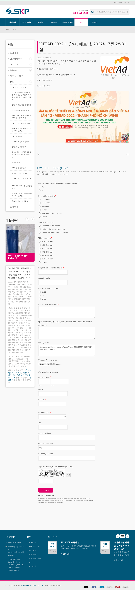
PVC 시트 (40, 22)
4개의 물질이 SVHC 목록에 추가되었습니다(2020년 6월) (21, 154)
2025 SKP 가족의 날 (19, 87)
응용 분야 (53, 22)
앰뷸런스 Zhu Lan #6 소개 (21, 173)
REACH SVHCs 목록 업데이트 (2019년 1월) (22, 194)
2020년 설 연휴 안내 (19, 168)
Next (27, 219)
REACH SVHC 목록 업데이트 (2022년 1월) (21, 130)
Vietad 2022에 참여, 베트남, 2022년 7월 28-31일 (22, 117)
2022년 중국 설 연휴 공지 (21, 123)
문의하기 (95, 22)
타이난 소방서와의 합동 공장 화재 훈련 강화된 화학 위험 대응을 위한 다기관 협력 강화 (21, 96)
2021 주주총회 (17, 136)
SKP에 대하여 (26, 22)
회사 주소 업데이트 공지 (20, 110)
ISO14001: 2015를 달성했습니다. (22, 187)
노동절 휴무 (16, 162)
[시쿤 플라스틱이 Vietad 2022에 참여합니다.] (114, 65)
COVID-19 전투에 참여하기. (22, 142)
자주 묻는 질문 (67, 22)
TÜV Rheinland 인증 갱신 (21, 201)
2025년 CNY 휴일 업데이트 (21, 105)
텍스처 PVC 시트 (14, 373)
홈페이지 (12, 22)
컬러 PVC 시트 (18, 375)
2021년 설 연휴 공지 (19, 147)
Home (8, 30)
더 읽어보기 (65, 554)
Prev (33, 219)
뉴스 (81, 22)
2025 (54, 551)
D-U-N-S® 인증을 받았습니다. (21, 179)
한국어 (125, 2)
